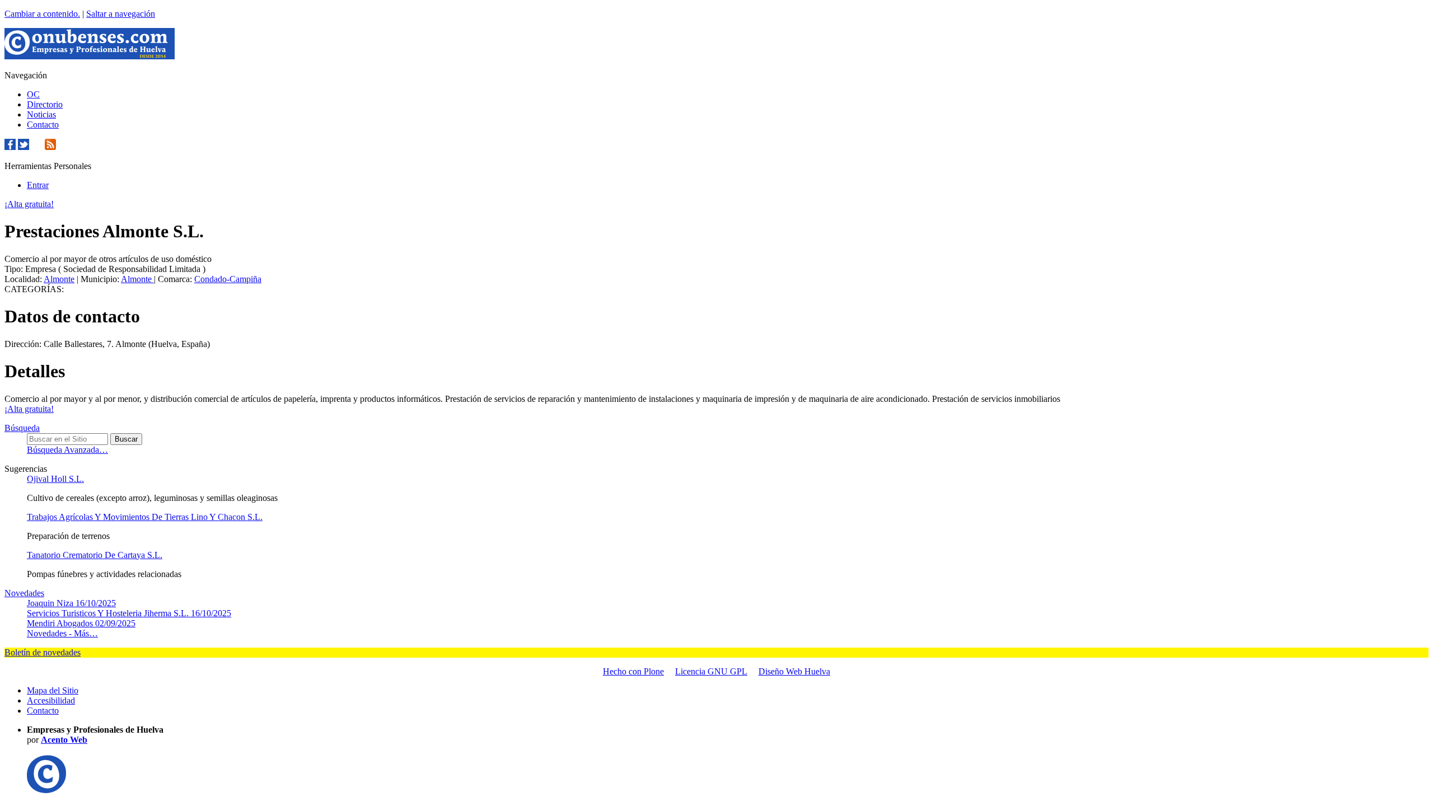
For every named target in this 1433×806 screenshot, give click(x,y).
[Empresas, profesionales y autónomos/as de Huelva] (89, 56)
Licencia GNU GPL (711, 671)
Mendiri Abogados (81, 623)
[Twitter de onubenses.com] (23, 147)
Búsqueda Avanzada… (67, 449)
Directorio (45, 104)
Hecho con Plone (633, 671)
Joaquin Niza (71, 603)
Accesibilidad (51, 700)
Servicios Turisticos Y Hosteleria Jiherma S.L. (129, 613)
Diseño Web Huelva (794, 671)
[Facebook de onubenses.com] (10, 147)
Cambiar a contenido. (42, 13)
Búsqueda (22, 428)
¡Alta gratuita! (29, 204)
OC (33, 94)
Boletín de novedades (42, 652)
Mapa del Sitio (52, 690)
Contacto (43, 124)
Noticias (41, 114)
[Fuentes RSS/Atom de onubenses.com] (50, 147)
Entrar (38, 185)
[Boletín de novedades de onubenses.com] (37, 147)
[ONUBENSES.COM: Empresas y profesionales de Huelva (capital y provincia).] (46, 790)
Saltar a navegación (120, 13)
